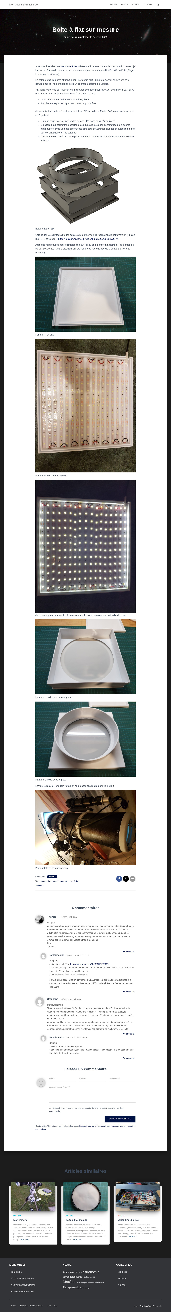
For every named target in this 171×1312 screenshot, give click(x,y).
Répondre (129, 952)
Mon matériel (20, 1220)
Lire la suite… (25, 1240)
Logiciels (92, 1277)
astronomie (90, 1272)
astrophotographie (60, 881)
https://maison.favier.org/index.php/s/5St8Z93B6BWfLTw (88, 239)
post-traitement (89, 1282)
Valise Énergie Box (128, 1220)
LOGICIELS (148, 5)
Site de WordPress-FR (22, 1291)
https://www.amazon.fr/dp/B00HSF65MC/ (89, 964)
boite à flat (73, 881)
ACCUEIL (113, 5)
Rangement (70, 1287)
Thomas (52, 917)
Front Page (52, 1306)
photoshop (80, 1282)
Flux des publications (22, 1278)
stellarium (81, 1288)
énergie (87, 1288)
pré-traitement (99, 1282)
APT (80, 1272)
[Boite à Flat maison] (85, 1196)
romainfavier (56, 955)
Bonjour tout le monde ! (31, 1306)
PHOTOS (124, 5)
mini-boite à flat (69, 66)
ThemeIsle (157, 1306)
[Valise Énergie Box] (138, 1196)
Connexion (16, 1272)
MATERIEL (136, 5)
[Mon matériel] (33, 1196)
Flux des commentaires (23, 1285)
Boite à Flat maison (76, 1220)
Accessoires (46, 881)
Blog (13, 1306)
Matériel (39, 885)
